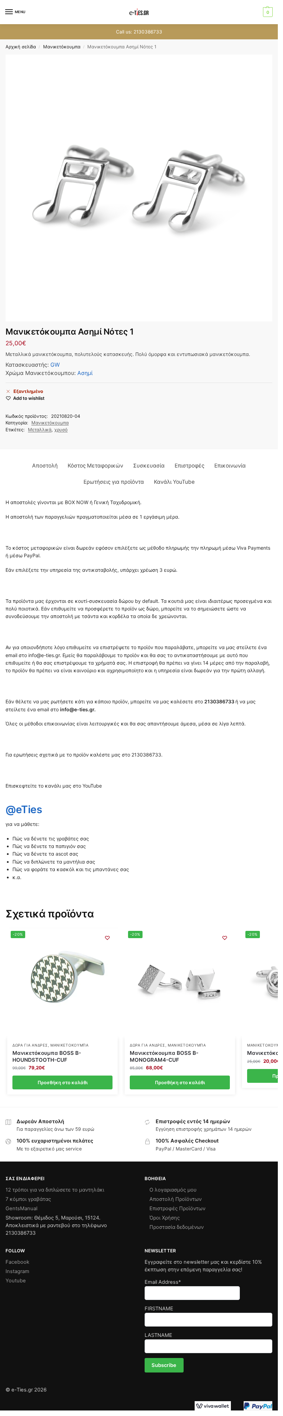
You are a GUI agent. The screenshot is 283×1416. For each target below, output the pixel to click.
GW (55, 364)
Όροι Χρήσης (164, 1218)
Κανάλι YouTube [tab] (174, 482)
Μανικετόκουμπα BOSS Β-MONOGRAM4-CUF (164, 1056)
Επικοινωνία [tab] (230, 465)
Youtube (16, 1281)
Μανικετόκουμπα (61, 46)
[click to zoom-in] (139, 188)
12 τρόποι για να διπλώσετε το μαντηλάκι (55, 1190)
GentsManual (21, 1208)
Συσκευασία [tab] (149, 465)
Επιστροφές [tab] (189, 465)
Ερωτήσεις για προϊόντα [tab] (114, 482)
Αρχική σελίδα (21, 46)
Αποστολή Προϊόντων (175, 1199)
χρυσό (61, 429)
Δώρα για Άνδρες (30, 1045)
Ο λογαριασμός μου (173, 1190)
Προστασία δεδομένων (176, 1227)
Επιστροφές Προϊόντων (177, 1208)
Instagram (17, 1271)
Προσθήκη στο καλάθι (63, 1082)
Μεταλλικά (39, 429)
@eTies (24, 809)
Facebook (17, 1262)
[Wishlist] (107, 938)
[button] (267, 12)
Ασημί (84, 372)
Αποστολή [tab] (45, 465)
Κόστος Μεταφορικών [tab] (95, 465)
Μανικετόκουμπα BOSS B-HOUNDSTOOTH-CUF (46, 1056)
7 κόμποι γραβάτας (28, 1199)
